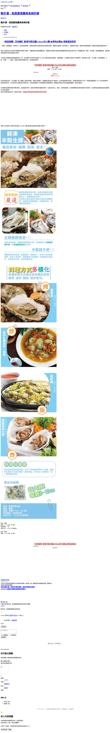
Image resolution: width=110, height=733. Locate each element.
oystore (3, 605)
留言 (15, 615)
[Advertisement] (55, 108)
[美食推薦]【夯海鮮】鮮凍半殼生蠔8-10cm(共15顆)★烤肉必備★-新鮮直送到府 (40, 41)
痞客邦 (11, 615)
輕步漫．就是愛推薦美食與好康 (20, 13)
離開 (10, 729)
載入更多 (3, 626)
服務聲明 (71, 709)
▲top (2, 623)
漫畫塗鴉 (14, 620)
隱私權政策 (64, 709)
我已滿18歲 (4, 729)
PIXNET (42, 709)
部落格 (6, 32)
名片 (5, 34)
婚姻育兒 (15, 26)
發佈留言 (3, 637)
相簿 (5, 30)
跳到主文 (3, 18)
